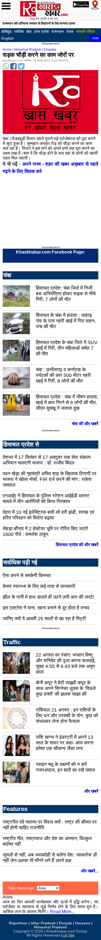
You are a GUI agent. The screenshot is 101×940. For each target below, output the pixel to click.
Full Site (68, 935)
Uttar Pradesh (43, 923)
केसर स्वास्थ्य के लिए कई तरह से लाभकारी (39, 586)
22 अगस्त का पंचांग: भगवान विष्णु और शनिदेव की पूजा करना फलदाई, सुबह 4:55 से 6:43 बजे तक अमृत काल (66, 663)
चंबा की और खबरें (85, 423)
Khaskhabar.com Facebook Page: (50, 252)
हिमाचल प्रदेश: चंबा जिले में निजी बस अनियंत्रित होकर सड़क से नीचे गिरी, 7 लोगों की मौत (66, 293)
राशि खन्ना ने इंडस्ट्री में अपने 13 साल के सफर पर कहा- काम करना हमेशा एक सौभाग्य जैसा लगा (64, 742)
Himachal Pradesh (27, 49)
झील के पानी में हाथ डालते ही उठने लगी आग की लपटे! (48, 597)
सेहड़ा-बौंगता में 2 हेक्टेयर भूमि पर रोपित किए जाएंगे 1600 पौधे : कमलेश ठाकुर (45, 531)
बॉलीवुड (6, 31)
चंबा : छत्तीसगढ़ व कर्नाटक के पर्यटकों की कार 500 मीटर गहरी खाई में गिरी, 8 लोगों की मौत (63, 375)
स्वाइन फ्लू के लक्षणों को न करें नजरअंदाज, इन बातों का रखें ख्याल (65, 767)
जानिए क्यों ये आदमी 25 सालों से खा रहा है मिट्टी (44, 618)
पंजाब (70, 31)
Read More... (62, 911)
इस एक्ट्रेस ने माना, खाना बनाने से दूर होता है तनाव (46, 608)
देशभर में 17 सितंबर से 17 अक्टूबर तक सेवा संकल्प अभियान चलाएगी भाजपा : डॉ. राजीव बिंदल (47, 460)
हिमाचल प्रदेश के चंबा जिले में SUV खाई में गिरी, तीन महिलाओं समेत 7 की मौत (66, 348)
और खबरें (91, 791)
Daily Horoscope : (22, 888)
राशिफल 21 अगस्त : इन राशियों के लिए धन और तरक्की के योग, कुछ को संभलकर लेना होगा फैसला (67, 715)
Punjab (65, 923)
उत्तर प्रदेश (41, 31)
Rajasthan (18, 923)
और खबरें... (89, 871)
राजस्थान (57, 31)
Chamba (50, 49)
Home (7, 49)
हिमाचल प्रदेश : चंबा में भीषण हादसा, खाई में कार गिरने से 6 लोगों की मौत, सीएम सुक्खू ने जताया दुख (67, 402)
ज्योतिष (19, 31)
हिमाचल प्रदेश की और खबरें (77, 544)
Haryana (82, 923)
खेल (29, 31)
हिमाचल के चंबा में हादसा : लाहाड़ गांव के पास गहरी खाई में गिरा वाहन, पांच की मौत (66, 321)
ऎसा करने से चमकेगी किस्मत (27, 575)
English (7, 38)
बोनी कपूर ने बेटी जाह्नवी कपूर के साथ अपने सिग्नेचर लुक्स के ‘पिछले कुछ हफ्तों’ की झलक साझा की (66, 688)
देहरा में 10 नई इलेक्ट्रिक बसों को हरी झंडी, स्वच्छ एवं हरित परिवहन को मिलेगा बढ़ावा (48, 515)
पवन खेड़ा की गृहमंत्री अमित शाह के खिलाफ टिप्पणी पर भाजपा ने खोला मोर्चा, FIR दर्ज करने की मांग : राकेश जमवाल (49, 479)
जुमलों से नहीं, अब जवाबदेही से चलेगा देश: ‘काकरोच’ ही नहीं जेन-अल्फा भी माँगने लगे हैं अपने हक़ (50, 857)
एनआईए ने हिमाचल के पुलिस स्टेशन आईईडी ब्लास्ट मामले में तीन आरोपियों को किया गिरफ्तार (46, 498)
